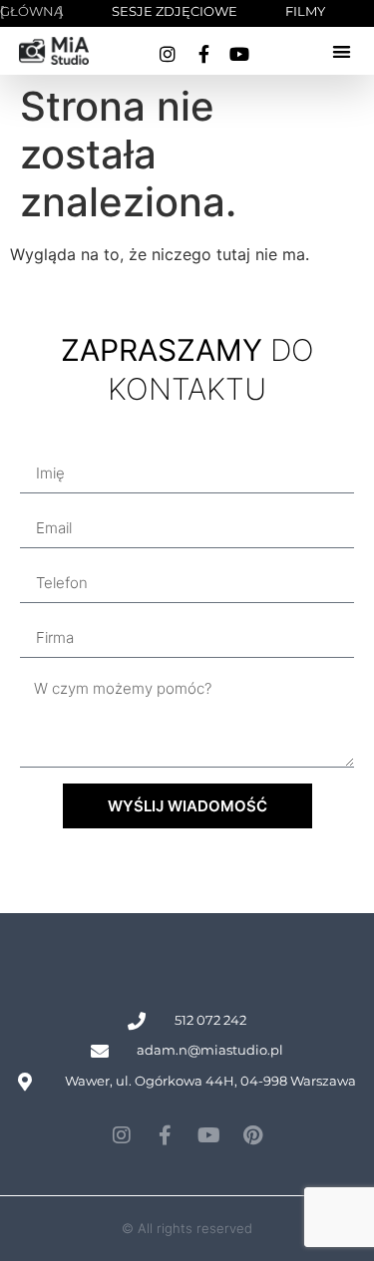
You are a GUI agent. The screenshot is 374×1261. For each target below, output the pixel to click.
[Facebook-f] (203, 54)
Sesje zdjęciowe (174, 11)
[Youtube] (239, 54)
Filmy (305, 11)
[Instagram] (168, 54)
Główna (31, 11)
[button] (341, 51)
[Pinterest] (253, 1135)
